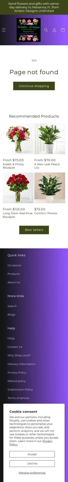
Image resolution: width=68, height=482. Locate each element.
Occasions (14, 265)
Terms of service (18, 398)
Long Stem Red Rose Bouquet (18, 215)
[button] (46, 30)
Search (12, 306)
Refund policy (17, 381)
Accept (32, 454)
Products (14, 274)
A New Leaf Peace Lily (47, 165)
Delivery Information (21, 364)
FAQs (11, 338)
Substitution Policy (20, 389)
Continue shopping (34, 86)
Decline (32, 463)
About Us (14, 282)
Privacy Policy (17, 372)
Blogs (11, 314)
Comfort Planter (46, 213)
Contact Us (15, 347)
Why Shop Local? (19, 355)
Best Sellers (34, 230)
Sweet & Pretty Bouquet (13, 165)
